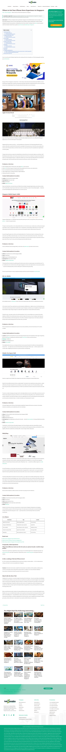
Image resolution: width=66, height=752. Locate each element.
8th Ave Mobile (6, 38)
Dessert (55, 731)
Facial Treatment (32, 736)
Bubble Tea (14, 733)
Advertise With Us (36, 702)
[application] (11, 6)
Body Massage (28, 736)
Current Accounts (18, 749)
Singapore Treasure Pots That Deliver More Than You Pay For (38, 647)
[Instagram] (6, 715)
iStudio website (30, 419)
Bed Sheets (21, 743)
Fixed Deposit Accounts (25, 749)
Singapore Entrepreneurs (22, 717)
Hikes (35, 739)
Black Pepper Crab (40, 731)
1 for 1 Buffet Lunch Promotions (54, 708)
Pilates (40, 738)
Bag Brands (47, 734)
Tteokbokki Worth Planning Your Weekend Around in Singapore (28, 647)
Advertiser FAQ (36, 712)
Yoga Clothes (43, 738)
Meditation (58, 738)
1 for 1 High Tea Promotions (54, 705)
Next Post (43, 605)
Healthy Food (57, 736)
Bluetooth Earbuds (55, 733)
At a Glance (5, 48)
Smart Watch (12, 744)
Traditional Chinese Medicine (21, 739)
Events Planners (45, 739)
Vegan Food (46, 736)
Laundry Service (29, 744)
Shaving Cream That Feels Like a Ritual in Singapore (28, 634)
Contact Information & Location (10, 34)
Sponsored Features (37, 704)
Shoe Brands (44, 734)
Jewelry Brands (6, 736)
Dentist (20, 736)
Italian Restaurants (40, 728)
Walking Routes (32, 739)
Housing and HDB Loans (32, 748)
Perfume (13, 736)
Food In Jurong (21, 731)
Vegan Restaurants (6, 730)
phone (36, 23)
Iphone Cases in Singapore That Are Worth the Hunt (11, 538)
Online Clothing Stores (38, 733)
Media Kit (35, 710)
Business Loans (46, 746)
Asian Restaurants (34, 728)
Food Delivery (8, 731)
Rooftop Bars (49, 730)
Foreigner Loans (46, 744)
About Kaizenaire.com (22, 702)
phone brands (20, 24)
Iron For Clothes (15, 734)
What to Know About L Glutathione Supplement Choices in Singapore (27, 675)
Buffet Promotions (52, 712)
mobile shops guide (30, 552)
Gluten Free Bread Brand (51, 736)
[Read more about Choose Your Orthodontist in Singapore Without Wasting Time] (18, 642)
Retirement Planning (31, 749)
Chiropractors (15, 739)
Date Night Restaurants (27, 730)
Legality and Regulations (29, 746)
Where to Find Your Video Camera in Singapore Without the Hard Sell (28, 661)
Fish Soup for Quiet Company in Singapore (38, 633)
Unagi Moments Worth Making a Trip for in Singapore (7, 660)
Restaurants (19, 728)
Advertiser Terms (16, 691)
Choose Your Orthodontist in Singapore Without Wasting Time (18, 647)
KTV (33, 741)
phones (3, 221)
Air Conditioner (34, 743)
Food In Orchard (16, 731)
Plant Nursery (58, 743)
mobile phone (13, 301)
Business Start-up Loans (58, 746)
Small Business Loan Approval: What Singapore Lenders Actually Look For (38, 675)
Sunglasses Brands (52, 734)
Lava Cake (47, 731)
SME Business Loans (7, 748)
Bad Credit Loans (56, 744)
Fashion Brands (33, 733)
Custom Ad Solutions (37, 707)
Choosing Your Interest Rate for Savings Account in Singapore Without (8, 675)
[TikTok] (11, 715)
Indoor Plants (48, 741)
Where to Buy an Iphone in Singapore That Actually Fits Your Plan (13, 542)
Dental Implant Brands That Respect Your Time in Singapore (38, 660)
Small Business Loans (51, 746)
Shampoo (10, 736)
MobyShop (5, 44)
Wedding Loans (49, 748)
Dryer (53, 743)
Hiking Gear (38, 739)
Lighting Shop (52, 741)
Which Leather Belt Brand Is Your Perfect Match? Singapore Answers (8, 621)
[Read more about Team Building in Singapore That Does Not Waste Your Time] (28, 614)
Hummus (43, 736)
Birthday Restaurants (37, 730)
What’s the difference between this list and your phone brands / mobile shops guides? (19, 51)
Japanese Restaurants (52, 728)
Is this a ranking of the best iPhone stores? (12, 52)
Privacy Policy (6, 689)
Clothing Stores (57, 734)
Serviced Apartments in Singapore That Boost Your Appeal (18, 660)
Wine (22, 730)
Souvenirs (7, 741)
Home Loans (12, 748)
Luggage (48, 733)
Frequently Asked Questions (8, 50)
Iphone (20, 734)
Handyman (37, 744)
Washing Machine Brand (49, 743)
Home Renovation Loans (55, 748)
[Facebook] (4, 715)
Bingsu (9, 733)
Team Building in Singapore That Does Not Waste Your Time (28, 620)
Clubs (49, 739)
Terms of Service (12, 689)
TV (18, 734)
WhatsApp (4, 339)
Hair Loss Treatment (38, 736)
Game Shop (20, 741)
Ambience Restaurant (44, 730)
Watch (22, 166)
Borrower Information (36, 746)
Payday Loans (51, 744)
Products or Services (9, 32)
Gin (22, 733)
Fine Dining (32, 730)
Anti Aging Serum (9, 738)
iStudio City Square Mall (7, 41)
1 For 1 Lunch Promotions (53, 704)
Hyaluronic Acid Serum (15, 738)
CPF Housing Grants (39, 748)
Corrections (20, 708)
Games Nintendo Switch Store (26, 741)
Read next (5, 49)
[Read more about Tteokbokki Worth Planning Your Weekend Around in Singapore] (28, 642)
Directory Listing (36, 705)
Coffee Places (36, 741)
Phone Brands (23, 734)
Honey (6, 738)
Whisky (21, 733)
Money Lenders (16, 746)
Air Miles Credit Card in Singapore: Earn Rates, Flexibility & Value (18, 620)
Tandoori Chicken (31, 731)
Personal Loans (42, 744)
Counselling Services (9, 739)
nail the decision (6, 58)
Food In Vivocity (26, 731)
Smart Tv (9, 744)
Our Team (20, 704)
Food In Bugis (12, 731)
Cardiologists (16, 736)
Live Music (41, 739)
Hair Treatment (26, 738)
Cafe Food (27, 728)
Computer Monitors (28, 734)
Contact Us (20, 705)
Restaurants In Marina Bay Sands (13, 741)
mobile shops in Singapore (29, 24)
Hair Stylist (35, 738)
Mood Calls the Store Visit (8, 53)
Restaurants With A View (54, 730)
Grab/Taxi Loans (8, 749)
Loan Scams (41, 746)
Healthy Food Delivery (53, 738)
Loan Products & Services (22, 746)
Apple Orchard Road (7, 31)
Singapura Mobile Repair (10, 260)
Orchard (41, 19)
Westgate (8, 337)
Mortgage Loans (16, 748)
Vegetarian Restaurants (18, 730)
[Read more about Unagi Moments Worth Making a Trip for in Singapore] (8, 654)
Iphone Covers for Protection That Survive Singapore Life (11, 540)
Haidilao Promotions (53, 715)
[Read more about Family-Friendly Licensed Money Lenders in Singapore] (18, 628)
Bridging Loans (26, 748)
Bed (31, 743)
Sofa (18, 743)
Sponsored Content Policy (8, 691)
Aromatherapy (27, 739)
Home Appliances (44, 733)
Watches (51, 733)
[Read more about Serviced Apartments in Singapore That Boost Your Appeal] (18, 654)
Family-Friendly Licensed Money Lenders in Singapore (18, 634)
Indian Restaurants (46, 728)
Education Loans (44, 748)
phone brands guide (5, 552)
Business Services (21, 710)
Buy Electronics (37, 734)
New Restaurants (23, 728)
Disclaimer (24, 689)
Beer (17, 733)
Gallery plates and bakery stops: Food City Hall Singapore (8, 647)
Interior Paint (13, 743)
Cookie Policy (18, 689)
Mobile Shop (33, 734)
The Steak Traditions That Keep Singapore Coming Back (38, 620)
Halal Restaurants (12, 730)
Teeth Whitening (23, 736)
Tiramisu (7, 733)
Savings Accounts (13, 749)
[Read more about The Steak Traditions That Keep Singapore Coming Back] (38, 614)
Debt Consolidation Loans (10, 746)
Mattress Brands (28, 743)
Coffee (12, 733)
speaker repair (26, 246)
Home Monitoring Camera (18, 744)
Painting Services (8, 743)
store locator (24, 337)
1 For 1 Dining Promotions (53, 707)
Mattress (24, 743)
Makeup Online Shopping (26, 733)
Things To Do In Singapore (54, 739)
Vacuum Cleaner (39, 743)
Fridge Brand (44, 743)
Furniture (16, 743)
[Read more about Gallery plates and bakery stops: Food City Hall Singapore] (8, 642)
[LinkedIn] (13, 715)
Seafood (31, 728)
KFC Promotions (52, 713)
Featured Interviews (37, 708)
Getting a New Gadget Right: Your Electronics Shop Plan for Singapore (18, 674)
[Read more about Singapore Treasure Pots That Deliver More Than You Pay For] (38, 642)
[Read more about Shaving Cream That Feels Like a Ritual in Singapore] (28, 628)
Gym (38, 738)
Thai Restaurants (58, 728)
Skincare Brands (21, 738)
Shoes (41, 734)
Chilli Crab (44, 731)
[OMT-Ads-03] (23, 71)
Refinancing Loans (21, 748)
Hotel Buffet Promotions (53, 710)
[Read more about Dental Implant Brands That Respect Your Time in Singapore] (38, 654)
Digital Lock (5, 744)
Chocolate (52, 731)
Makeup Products (31, 738)
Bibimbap (35, 731)
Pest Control (34, 744)
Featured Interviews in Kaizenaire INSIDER (25, 719)
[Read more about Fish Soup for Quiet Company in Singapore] (38, 628)
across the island (37, 271)
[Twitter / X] (9, 715)
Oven (55, 743)
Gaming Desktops (10, 734)
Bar (5, 168)
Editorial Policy (21, 707)
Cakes (50, 731)
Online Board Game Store (41, 741)
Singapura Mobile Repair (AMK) (9, 35)
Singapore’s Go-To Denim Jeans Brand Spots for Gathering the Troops (8, 635)
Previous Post (5, 605)
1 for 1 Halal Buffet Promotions (54, 702)
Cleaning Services (24, 744)
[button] (10, 6)
